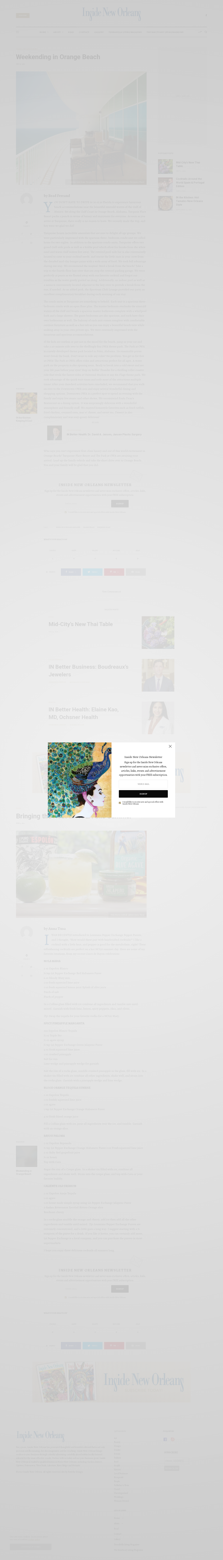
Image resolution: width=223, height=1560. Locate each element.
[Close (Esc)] (170, 747)
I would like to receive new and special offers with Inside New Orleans (142, 803)
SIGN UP (143, 794)
